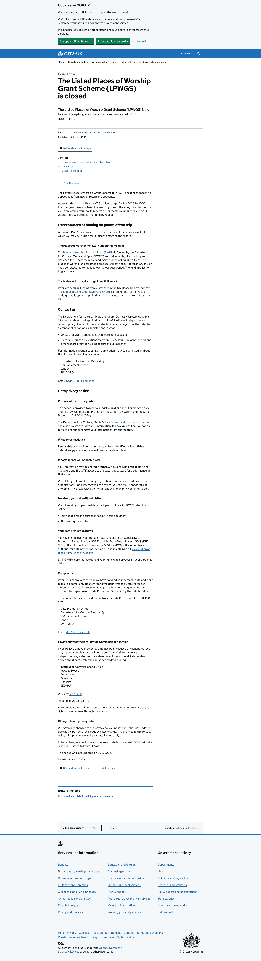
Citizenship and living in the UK (77, 892)
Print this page (71, 183)
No (115, 828)
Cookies (84, 932)
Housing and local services (124, 885)
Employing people (119, 871)
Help (61, 932)
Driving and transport (71, 912)
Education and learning (122, 864)
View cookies (141, 41)
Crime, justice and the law (74, 898)
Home (61, 62)
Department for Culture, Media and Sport (92, 132)
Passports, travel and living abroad (129, 898)
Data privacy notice (72, 170)
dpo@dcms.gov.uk (78, 632)
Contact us (67, 166)
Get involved (165, 912)
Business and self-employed (75, 878)
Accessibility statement (106, 932)
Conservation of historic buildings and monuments (139, 62)
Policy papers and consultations (177, 892)
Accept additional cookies (76, 41)
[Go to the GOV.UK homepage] (70, 53)
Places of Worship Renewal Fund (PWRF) (88, 252)
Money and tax (117, 892)
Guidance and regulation (173, 878)
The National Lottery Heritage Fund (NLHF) (85, 291)
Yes (97, 828)
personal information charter (131, 422)
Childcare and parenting (73, 885)
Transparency (166, 898)
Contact (129, 932)
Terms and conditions (150, 932)
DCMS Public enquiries (80, 380)
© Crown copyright (191, 951)
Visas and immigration (121, 905)
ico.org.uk (75, 694)
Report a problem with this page (180, 828)
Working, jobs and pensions (124, 912)
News (161, 871)
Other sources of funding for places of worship (86, 162)
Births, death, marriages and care (78, 871)
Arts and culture (100, 62)
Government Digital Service (117, 937)
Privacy (71, 932)
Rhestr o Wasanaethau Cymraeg (78, 937)
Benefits (63, 864)
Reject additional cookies (113, 41)
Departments (166, 864)
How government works (172, 905)
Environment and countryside (126, 878)
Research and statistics (172, 885)
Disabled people (68, 905)
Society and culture (78, 62)
